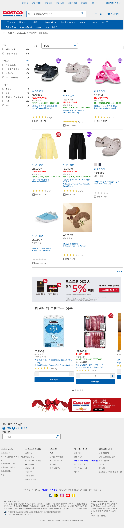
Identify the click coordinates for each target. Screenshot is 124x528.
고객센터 (54, 448)
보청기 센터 (78, 457)
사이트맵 (26, 489)
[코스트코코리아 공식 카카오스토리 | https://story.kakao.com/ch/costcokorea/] (73, 496)
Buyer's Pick (50, 22)
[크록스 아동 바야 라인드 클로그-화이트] (103, 164)
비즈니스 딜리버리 (68, 22)
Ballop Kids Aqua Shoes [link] (41, 250)
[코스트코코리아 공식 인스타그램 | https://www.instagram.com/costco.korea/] (62, 496)
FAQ (51, 453)
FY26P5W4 (33, 33)
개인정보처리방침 (49, 489)
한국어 (95, 3)
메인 (4, 33)
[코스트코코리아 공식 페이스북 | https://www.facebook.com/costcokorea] (51, 496)
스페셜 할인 (36, 22)
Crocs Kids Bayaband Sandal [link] (105, 108)
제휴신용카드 (30, 476)
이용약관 (36, 489)
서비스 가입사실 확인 (99, 516)
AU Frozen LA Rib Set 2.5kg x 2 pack (89, 367)
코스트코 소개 (8, 448)
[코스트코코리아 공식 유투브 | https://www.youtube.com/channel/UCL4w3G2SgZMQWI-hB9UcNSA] (68, 496)
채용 (2, 475)
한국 (116, 3)
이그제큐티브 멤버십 (33, 460)
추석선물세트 (51, 27)
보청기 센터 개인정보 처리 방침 (86, 460)
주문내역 (28, 472)
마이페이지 (29, 468)
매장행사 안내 (79, 464)
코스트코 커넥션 (7, 471)
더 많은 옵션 (37, 91)
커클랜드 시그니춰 (8, 463)
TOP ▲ (119, 271)
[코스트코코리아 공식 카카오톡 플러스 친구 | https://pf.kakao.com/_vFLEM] (56, 496)
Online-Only (11, 27)
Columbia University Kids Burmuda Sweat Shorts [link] (76, 185)
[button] (83, 13)
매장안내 (77, 453)
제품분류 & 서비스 (8, 467)
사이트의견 (54, 464)
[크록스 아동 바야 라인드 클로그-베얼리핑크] (95, 164)
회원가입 (28, 453)
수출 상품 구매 (55, 468)
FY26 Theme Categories (17, 33)
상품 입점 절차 (104, 460)
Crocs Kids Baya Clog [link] (71, 112)
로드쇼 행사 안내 (80, 468)
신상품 (105, 22)
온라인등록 (29, 464)
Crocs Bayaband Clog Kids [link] (42, 108)
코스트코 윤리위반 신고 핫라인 (110, 472)
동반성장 (102, 468)
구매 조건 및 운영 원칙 (107, 457)
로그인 (98, 13)
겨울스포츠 (43, 33)
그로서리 (94, 22)
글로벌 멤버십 (30, 479)
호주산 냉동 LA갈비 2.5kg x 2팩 (89, 364)
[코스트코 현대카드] (76, 301)
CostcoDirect (26, 27)
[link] (46, 86)
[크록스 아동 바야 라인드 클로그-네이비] (99, 164)
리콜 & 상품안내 (56, 460)
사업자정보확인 (82, 508)
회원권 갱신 (29, 457)
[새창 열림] (6, 513)
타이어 (83, 22)
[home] (12, 13)
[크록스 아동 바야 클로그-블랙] (64, 91)
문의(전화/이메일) (56, 457)
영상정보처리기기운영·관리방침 (73, 489)
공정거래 (102, 464)
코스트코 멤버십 (33, 448)
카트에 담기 (54, 380)
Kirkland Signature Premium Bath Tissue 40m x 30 (54, 365)
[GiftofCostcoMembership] (76, 411)
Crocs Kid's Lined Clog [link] (102, 184)
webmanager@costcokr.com (36, 508)
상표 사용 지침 (95, 489)
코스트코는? (5, 453)
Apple (38, 27)
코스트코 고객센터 (12, 424)
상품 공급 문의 (104, 453)
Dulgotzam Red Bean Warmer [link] (74, 246)
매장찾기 (7, 431)
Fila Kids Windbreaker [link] (40, 182)
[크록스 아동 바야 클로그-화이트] (68, 91)
